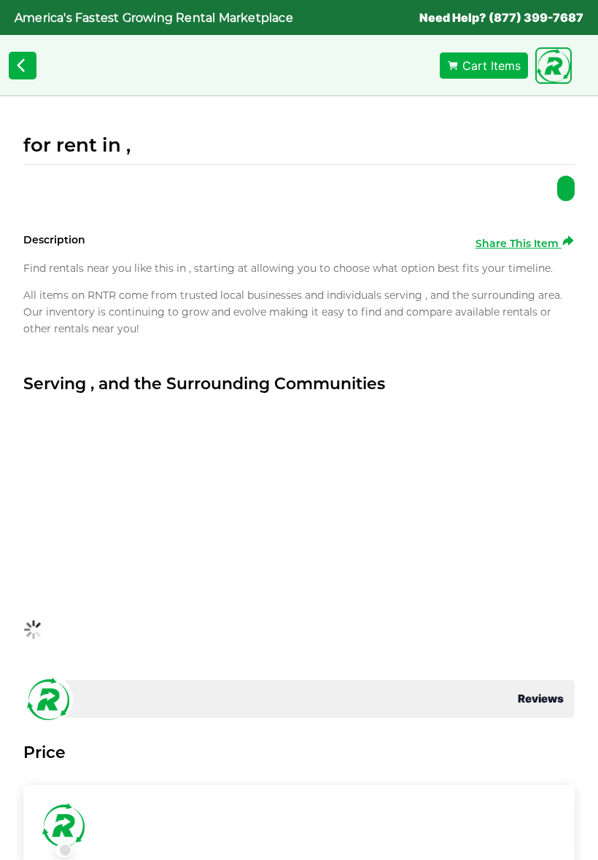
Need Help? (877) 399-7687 (501, 17)
